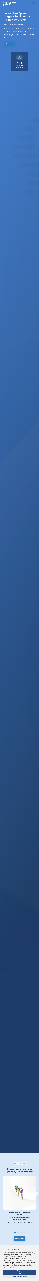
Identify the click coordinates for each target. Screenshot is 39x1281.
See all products (19, 1238)
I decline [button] (19, 1273)
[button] (36, 1194)
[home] (9, 4)
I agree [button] (19, 1271)
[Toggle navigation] (33, 3)
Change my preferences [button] (19, 1276)
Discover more (10, 44)
